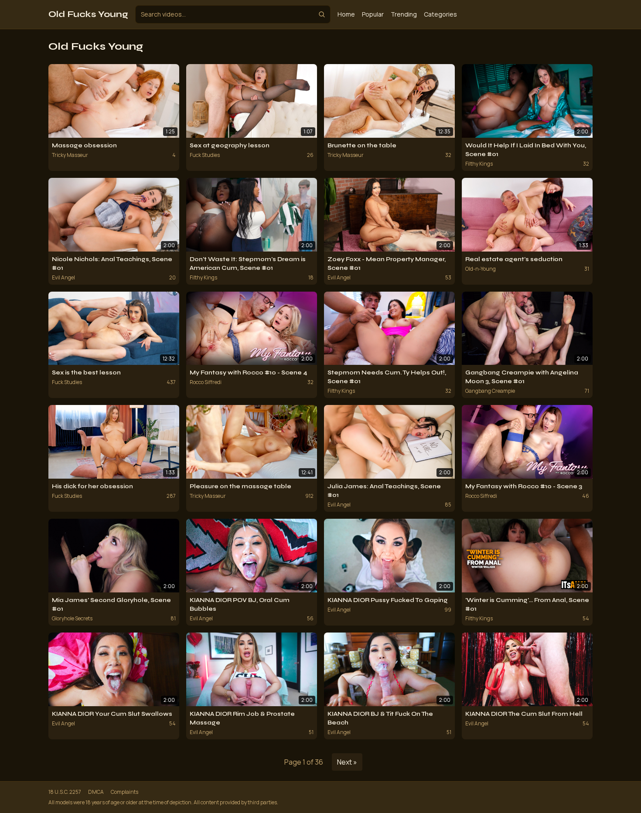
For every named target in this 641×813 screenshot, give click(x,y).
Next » (347, 762)
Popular (373, 14)
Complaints (124, 792)
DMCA (96, 792)
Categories (440, 14)
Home (346, 14)
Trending (404, 14)
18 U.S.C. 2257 (64, 792)
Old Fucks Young (88, 14)
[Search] (322, 14)
